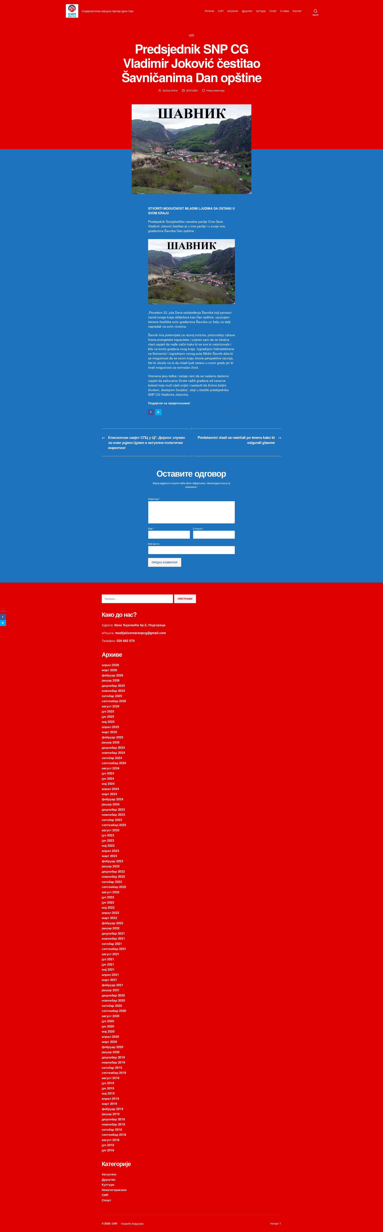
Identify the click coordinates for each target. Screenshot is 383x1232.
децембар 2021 (113, 933)
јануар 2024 (111, 804)
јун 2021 (108, 964)
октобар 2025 (112, 696)
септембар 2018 (114, 1134)
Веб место (153, 543)
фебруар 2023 (112, 861)
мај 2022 (108, 907)
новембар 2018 (113, 1124)
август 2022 (110, 892)
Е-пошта (198, 528)
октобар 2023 (112, 819)
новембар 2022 (113, 876)
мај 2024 (108, 783)
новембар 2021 (113, 938)
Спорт (273, 11)
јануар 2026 (111, 680)
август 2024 (110, 768)
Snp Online (172, 90)
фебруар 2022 (112, 923)
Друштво (247, 11)
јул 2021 (108, 959)
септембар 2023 (114, 824)
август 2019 (110, 1077)
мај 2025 (108, 721)
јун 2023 (108, 840)
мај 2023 (108, 845)
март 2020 (109, 1041)
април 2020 (110, 1036)
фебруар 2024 (112, 799)
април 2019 (110, 1098)
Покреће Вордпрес (132, 1223)
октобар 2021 (112, 943)
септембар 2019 (114, 1072)
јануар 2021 (111, 990)
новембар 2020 (113, 1000)
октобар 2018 (112, 1129)
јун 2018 (108, 1150)
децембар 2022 (113, 871)
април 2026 (110, 665)
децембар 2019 (113, 1057)
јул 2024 (108, 773)
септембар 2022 (114, 886)
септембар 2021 (114, 948)
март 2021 (109, 979)
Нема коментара (215, 90)
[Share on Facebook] (151, 412)
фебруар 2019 (112, 1108)
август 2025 (110, 706)
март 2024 (109, 794)
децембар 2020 (113, 995)
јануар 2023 (111, 866)
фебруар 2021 (112, 985)
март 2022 (109, 917)
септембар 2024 (114, 763)
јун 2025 (108, 716)
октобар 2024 (112, 757)
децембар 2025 (113, 685)
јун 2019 (108, 1088)
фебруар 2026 (112, 675)
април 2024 (110, 788)
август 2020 (110, 1016)
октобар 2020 (112, 1005)
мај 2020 (108, 1031)
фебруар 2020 (112, 1047)
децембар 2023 (113, 809)
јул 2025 (108, 711)
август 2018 (110, 1139)
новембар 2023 (113, 814)
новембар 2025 (113, 690)
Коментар (154, 499)
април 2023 (110, 850)
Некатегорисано (114, 1189)
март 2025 (109, 732)
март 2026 (109, 670)
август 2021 (110, 954)
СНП (221, 11)
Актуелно (232, 11)
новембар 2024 (113, 752)
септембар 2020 (114, 1010)
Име (151, 528)
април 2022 (110, 912)
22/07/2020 (192, 90)
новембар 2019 (113, 1062)
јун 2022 (108, 902)
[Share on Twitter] (159, 412)
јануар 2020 (111, 1052)
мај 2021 (108, 969)
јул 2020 (108, 1021)
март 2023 (109, 855)
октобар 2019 (112, 1067)
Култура (261, 11)
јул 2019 (108, 1083)
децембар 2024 (113, 747)
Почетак (209, 11)
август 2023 (110, 830)
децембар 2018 (113, 1119)
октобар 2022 (112, 881)
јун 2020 (108, 1026)
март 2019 (109, 1103)
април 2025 (110, 726)
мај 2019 (108, 1093)
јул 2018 (108, 1145)
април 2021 (110, 974)
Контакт (297, 11)
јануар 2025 (111, 742)
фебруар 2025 (112, 737)
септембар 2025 (114, 701)
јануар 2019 (111, 1114)
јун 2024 (108, 778)
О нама (284, 11)
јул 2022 (108, 897)
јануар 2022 (111, 928)
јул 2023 (108, 835)
